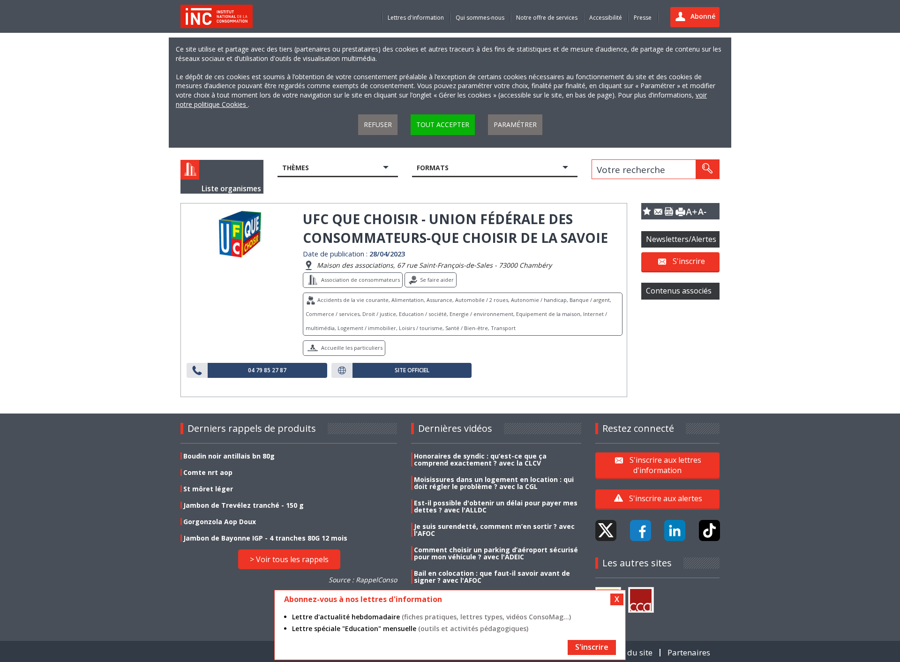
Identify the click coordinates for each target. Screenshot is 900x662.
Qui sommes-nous (480, 18)
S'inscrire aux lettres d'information (665, 464)
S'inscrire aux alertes (665, 498)
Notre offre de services (547, 18)
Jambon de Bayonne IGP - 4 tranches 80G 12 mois (265, 538)
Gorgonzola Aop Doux (219, 521)
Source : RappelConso (363, 579)
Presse (643, 18)
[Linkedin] (674, 530)
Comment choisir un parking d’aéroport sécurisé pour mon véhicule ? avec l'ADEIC (496, 553)
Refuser (378, 124)
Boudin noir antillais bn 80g (229, 455)
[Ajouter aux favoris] (646, 211)
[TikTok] (709, 530)
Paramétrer (515, 124)
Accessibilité (605, 18)
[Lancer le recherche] (707, 169)
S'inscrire (689, 261)
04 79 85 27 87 (267, 370)
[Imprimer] (680, 211)
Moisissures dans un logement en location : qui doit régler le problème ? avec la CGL (494, 483)
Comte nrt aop (207, 472)
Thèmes (295, 167)
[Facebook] (640, 530)
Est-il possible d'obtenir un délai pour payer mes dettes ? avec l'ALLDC (496, 506)
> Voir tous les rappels (289, 559)
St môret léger (208, 488)
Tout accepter (442, 124)
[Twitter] (605, 530)
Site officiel (412, 370)
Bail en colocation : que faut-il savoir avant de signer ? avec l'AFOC (492, 577)
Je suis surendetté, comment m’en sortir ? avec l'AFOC (494, 530)
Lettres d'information (416, 18)
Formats (433, 167)
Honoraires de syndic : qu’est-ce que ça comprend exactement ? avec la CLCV (480, 459)
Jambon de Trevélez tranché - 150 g (243, 505)
